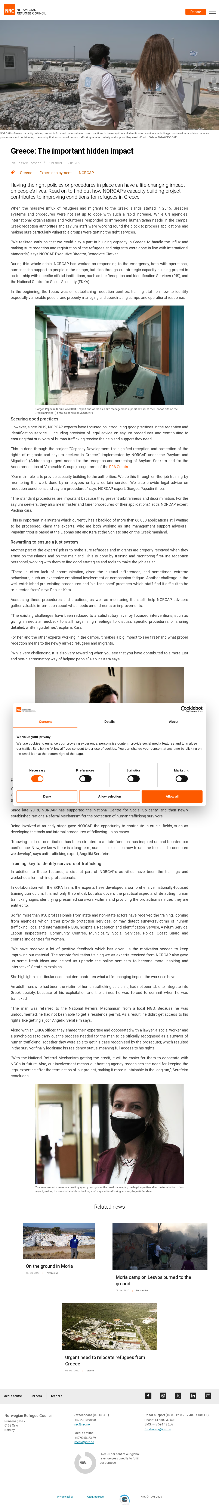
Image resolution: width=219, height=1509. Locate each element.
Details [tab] (109, 721)
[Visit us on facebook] (148, 1396)
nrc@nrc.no (82, 1424)
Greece (26, 172)
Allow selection (109, 796)
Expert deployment (56, 172)
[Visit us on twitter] (178, 1396)
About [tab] (173, 721)
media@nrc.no (84, 1442)
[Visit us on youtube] (208, 1396)
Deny (47, 796)
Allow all (172, 796)
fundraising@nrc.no (158, 1429)
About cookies (95, 1496)
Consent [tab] (45, 721)
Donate (195, 12)
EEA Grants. (119, 466)
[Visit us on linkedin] (193, 1396)
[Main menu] (212, 12)
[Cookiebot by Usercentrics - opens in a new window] (184, 709)
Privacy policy (65, 1496)
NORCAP (86, 172)
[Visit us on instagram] (163, 1396)
